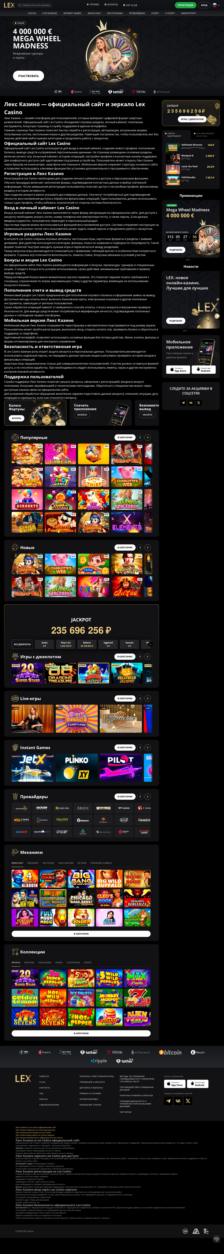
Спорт (155, 13)
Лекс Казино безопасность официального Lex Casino (39, 1137)
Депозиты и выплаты (91, 1087)
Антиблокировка (89, 1099)
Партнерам (125, 1112)
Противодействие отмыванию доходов (137, 1088)
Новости (44, 1076)
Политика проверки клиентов (136, 1095)
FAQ (41, 1093)
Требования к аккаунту (92, 1082)
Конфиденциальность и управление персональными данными (135, 1104)
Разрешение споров (90, 1105)
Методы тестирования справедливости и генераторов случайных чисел (137, 1079)
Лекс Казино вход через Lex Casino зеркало (35, 1135)
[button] (159, 412)
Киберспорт (188, 13)
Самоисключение (49, 1105)
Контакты (44, 1087)
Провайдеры (137, 13)
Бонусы (43, 1099)
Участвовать (28, 76)
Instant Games (72, 13)
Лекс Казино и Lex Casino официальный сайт (36, 1127)
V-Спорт (170, 13)
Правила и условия (90, 1093)
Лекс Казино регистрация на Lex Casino (33, 1132)
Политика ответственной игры (97, 1076)
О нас (42, 1082)
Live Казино (49, 13)
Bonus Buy (94, 13)
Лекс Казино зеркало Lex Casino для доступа (35, 1130)
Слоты (32, 13)
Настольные (115, 13)
